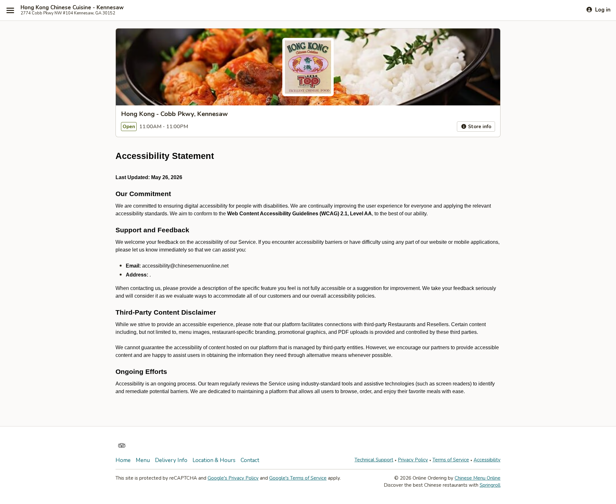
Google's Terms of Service (298, 478)
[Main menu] (10, 10)
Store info (479, 126)
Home (123, 460)
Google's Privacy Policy (233, 478)
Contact (250, 460)
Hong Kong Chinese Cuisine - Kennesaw (72, 7)
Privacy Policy (413, 460)
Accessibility (487, 460)
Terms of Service (450, 460)
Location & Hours (214, 460)
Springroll (490, 485)
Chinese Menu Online (478, 478)
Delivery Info (171, 460)
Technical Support (374, 460)
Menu (143, 460)
